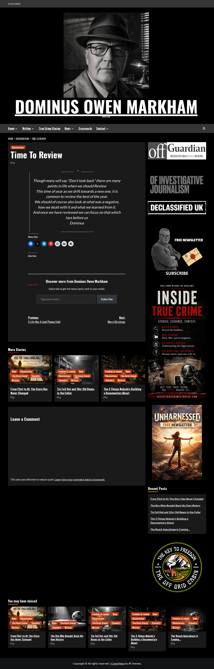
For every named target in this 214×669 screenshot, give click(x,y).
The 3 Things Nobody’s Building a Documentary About (122, 391)
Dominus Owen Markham (106, 106)
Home (11, 128)
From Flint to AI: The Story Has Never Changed (29, 391)
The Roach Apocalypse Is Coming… (170, 529)
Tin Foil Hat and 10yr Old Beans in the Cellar (75, 391)
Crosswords (85, 128)
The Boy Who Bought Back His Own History (175, 505)
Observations (18, 147)
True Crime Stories (50, 128)
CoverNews (118, 663)
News (68, 128)
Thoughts (35, 375)
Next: (116, 320)
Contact (100, 128)
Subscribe (107, 299)
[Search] (204, 128)
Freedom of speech (67, 371)
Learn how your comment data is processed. (80, 479)
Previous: (44, 320)
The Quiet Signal (19, 375)
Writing (26, 128)
